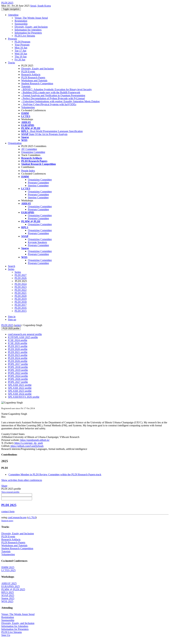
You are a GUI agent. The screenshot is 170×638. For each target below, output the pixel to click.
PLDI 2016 (21, 307)
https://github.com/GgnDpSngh (26, 446)
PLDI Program (22, 41)
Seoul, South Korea (40, 5)
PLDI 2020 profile (17, 349)
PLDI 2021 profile (17, 352)
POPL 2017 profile (18, 364)
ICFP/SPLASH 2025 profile (23, 337)
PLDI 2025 (7, 325)
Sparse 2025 (7, 598)
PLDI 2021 (21, 293)
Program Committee (38, 182)
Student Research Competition (37, 83)
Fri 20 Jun (20, 59)
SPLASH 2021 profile (20, 385)
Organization (15, 143)
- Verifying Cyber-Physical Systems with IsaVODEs (48, 104)
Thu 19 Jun (21, 56)
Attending (13, 14)
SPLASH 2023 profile (20, 391)
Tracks (11, 62)
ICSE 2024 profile (17, 340)
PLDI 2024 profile (17, 358)
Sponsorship (21, 23)
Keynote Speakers (37, 242)
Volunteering (28, 107)
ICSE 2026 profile (17, 343)
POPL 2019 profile (18, 370)
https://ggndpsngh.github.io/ (34, 440)
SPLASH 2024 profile (20, 394)
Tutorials (25, 86)
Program (12, 38)
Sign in (11, 316)
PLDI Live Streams (25, 35)
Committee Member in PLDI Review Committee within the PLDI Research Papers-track (54, 474)
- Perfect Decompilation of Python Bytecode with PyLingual (53, 98)
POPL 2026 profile (18, 379)
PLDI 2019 (21, 299)
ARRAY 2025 (9, 583)
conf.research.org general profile (25, 334)
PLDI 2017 (21, 305)
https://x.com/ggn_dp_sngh (28, 443)
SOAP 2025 (7, 595)
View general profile (10, 492)
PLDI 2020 (21, 296)
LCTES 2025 (8, 570)
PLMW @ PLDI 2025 (13, 589)
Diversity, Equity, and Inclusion (31, 26)
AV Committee (29, 149)
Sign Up (5, 635)
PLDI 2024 (21, 284)
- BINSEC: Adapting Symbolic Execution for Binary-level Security (56, 89)
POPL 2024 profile (18, 376)
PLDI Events (28, 71)
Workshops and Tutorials (34, 80)
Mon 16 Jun (21, 47)
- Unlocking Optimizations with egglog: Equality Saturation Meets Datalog (60, 101)
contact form (7, 511)
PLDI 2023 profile (17, 355)
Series (18, 272)
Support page (7, 520)
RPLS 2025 (7, 592)
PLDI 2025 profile (11, 328)
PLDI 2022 (21, 290)
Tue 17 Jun (20, 50)
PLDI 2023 (21, 287)
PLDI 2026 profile (17, 361)
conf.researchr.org (17, 517)
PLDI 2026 (21, 278)
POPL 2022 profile (18, 373)
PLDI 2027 (21, 275)
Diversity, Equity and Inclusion (37, 68)
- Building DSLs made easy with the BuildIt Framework (50, 92)
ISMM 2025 (7, 567)
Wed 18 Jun (21, 53)
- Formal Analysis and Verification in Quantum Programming (53, 95)
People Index (28, 170)
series (18, 325)
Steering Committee (38, 185)
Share (4, 485)
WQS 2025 (7, 601)
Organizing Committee (33, 152)
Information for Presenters (28, 32)
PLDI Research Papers (33, 77)
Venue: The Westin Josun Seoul (31, 17)
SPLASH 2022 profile (20, 388)
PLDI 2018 (21, 302)
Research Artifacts (30, 74)
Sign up (12, 319)
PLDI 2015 (21, 310)
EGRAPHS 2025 (10, 586)
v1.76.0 (32, 517)
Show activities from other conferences (21, 480)
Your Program (22, 44)
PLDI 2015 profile (17, 346)
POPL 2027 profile (18, 382)
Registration (21, 20)
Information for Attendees (28, 29)
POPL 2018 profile (18, 367)
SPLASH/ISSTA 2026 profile (23, 396)
